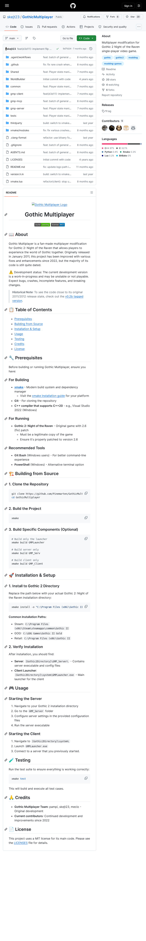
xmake (18, 387)
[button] (86, 493)
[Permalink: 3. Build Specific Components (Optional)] (6, 529)
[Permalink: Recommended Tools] (6, 448)
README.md (18, 166)
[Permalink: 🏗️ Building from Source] (6, 473)
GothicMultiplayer (37, 17)
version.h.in (17, 174)
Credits (19, 344)
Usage (18, 334)
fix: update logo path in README (62, 166)
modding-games (113, 63)
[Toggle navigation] (7, 5)
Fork (114, 16)
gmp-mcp (16, 101)
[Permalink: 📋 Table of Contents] (6, 309)
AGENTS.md (18, 152)
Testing (19, 339)
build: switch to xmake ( (57, 122)
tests (13, 115)
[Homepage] (73, 6)
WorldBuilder (18, 79)
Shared (15, 71)
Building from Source (28, 324)
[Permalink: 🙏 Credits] (6, 797)
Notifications (93, 16)
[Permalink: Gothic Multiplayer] (6, 214)
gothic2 (120, 57)
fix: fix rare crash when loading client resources (70, 64)
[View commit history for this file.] (91, 48)
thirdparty (16, 122)
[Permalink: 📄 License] (6, 829)
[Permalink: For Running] (6, 418)
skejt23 (13, 17)
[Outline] (91, 192)
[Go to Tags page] (34, 38)
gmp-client (17, 93)
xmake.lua (16, 181)
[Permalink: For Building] (6, 380)
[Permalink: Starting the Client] (6, 733)
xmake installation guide (48, 395)
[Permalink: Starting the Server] (6, 698)
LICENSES (16, 159)
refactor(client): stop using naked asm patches (70, 181)
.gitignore (16, 144)
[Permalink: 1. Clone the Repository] (6, 484)
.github (15, 64)
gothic (107, 57)
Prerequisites (23, 319)
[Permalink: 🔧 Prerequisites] (6, 357)
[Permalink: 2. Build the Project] (6, 508)
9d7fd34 (67, 48)
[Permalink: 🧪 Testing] (6, 760)
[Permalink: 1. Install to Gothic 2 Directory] (6, 585)
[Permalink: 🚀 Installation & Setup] (6, 575)
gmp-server (17, 108)
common (15, 86)
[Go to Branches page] (26, 38)
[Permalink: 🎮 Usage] (6, 687)
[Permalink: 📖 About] (6, 234)
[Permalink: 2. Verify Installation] (6, 646)
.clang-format (18, 137)
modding (133, 57)
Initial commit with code (57, 79)
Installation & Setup (27, 329)
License (19, 349)
